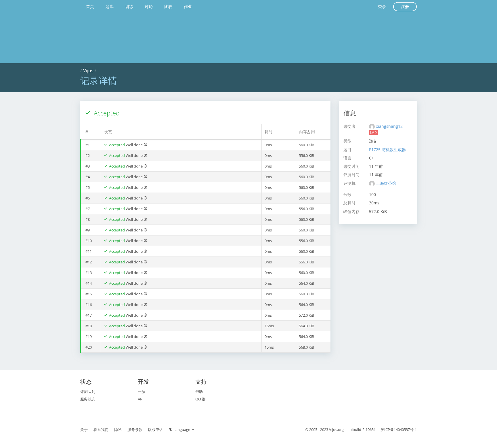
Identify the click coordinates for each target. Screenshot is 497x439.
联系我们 (100, 429)
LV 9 (373, 132)
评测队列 (87, 391)
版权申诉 (155, 429)
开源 (141, 391)
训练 (129, 6)
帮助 (199, 391)
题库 (110, 6)
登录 (382, 6)
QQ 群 (200, 399)
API (141, 399)
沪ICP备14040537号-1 (399, 429)
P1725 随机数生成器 (387, 149)
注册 (405, 6)
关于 (84, 429)
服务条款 (134, 429)
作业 (188, 6)
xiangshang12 (389, 126)
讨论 (149, 6)
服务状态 (87, 399)
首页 (90, 6)
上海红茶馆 (386, 183)
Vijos (88, 70)
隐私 (118, 429)
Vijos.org (336, 429)
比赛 (168, 6)
